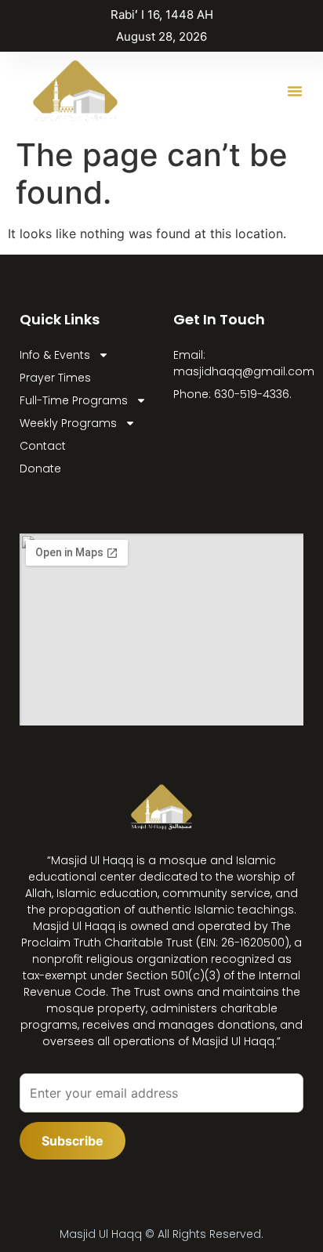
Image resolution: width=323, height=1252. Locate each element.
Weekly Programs (68, 423)
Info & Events (55, 355)
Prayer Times (55, 377)
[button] (295, 91)
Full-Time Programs (74, 400)
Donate (40, 468)
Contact (43, 446)
